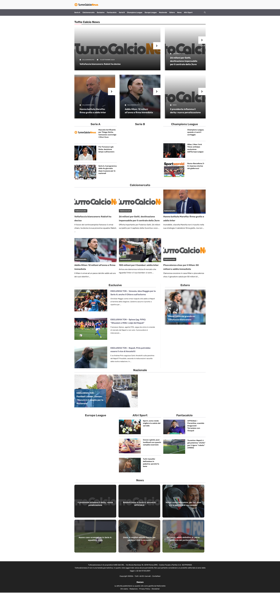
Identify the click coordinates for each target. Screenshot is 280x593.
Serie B (122, 12)
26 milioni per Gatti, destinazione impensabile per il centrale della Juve (183, 61)
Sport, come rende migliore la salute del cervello (151, 423)
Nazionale (163, 12)
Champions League (134, 12)
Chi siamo (124, 589)
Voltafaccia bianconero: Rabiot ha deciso (100, 64)
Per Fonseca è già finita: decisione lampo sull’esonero (106, 149)
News (179, 12)
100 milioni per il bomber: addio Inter (139, 265)
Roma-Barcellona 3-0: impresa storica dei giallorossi (196, 165)
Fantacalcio (111, 12)
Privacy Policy (144, 589)
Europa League (151, 12)
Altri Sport (188, 12)
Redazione (134, 589)
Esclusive (100, 12)
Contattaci (156, 576)
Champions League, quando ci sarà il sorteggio (195, 132)
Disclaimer (156, 589)
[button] (205, 12)
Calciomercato (88, 12)
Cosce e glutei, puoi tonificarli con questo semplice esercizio (152, 442)
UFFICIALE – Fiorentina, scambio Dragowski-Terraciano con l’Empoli (195, 426)
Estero (172, 12)
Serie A (77, 12)
